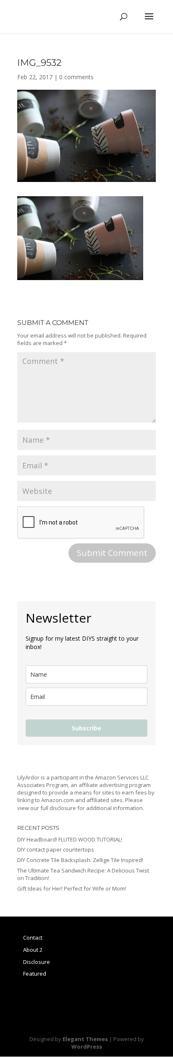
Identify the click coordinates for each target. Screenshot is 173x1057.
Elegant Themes (85, 1039)
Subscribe (86, 728)
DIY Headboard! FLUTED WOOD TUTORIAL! (69, 839)
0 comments (76, 77)
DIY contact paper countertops (55, 849)
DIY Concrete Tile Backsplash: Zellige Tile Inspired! (80, 860)
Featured (34, 973)
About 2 (32, 949)
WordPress (86, 1046)
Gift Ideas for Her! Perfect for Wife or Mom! (71, 888)
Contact (32, 937)
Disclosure (36, 962)
